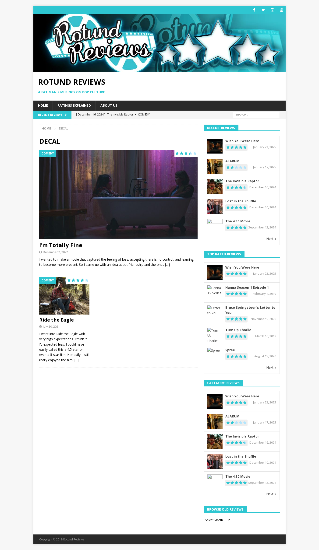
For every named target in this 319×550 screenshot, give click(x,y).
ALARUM (232, 161)
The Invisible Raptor (242, 181)
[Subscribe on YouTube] (281, 10)
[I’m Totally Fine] (118, 194)
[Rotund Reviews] (159, 69)
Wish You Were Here (242, 141)
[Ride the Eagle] (64, 296)
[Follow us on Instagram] (272, 10)
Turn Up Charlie (238, 330)
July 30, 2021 (51, 326)
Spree (230, 350)
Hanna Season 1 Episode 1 (247, 287)
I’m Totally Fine (60, 245)
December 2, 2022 (55, 252)
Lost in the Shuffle (240, 201)
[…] (167, 264)
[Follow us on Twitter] (263, 10)
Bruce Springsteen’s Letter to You (250, 310)
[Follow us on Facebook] (254, 10)
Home (43, 105)
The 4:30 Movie (237, 221)
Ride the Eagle (56, 320)
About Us (108, 105)
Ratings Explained (74, 105)
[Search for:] (256, 114)
